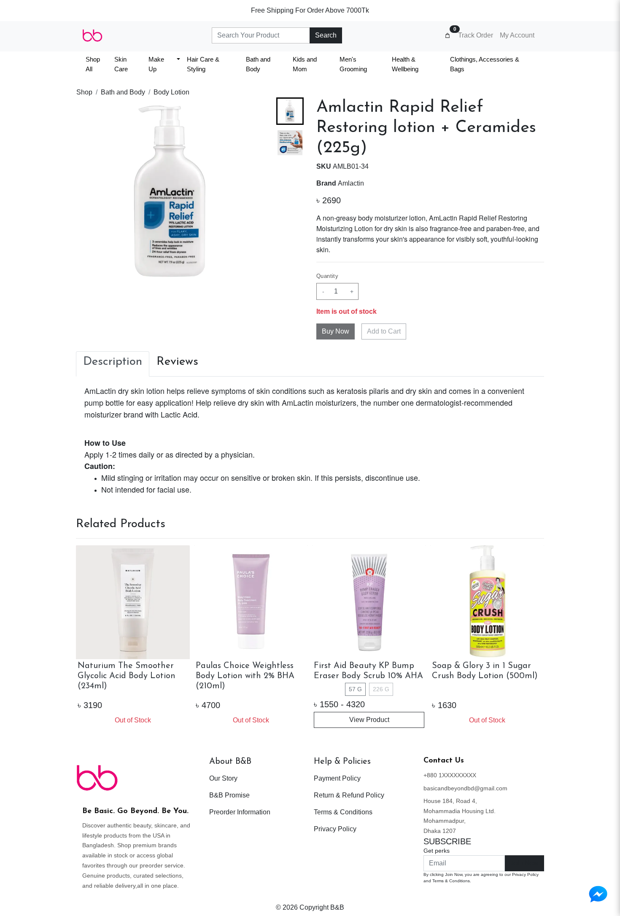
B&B (337, 907)
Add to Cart (384, 331)
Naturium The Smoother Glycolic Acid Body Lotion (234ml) (126, 676)
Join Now (524, 863)
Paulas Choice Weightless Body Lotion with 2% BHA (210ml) (245, 676)
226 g (381, 689)
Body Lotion (171, 92)
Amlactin (351, 183)
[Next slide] (290, 271)
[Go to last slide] (290, 111)
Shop (84, 92)
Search (326, 35)
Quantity (327, 276)
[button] (290, 142)
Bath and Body (123, 92)
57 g (355, 689)
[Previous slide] (89, 637)
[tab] (112, 364)
